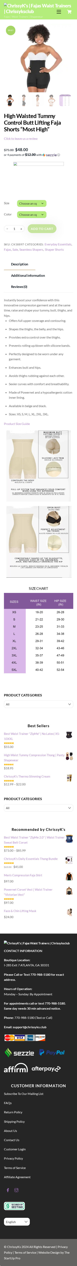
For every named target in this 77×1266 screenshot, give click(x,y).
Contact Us (11, 1140)
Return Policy (13, 1112)
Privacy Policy (13, 1158)
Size (6, 203)
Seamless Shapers (31, 249)
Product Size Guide (17, 424)
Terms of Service (15, 1168)
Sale (15, 249)
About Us (10, 1131)
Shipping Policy (14, 1121)
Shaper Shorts (54, 249)
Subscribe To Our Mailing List (23, 1093)
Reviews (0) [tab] (19, 287)
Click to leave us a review (21, 138)
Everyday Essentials (58, 244)
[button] (38, 155)
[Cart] (69, 12)
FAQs (8, 1103)
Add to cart (42, 229)
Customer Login (15, 1149)
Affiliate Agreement (17, 1177)
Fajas (7, 249)
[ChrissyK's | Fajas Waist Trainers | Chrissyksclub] (37, 11)
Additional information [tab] (28, 275)
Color (8, 214)
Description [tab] (19, 264)
